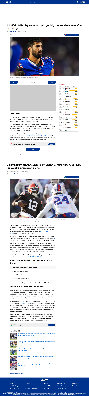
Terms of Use (60, 386)
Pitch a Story (28, 386)
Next (52, 82)
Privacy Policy (47, 386)
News (15, 2)
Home (11, 154)
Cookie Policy (75, 386)
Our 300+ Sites (61, 383)
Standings (32, 2)
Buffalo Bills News (18, 373)
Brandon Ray (12, 173)
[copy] (18, 35)
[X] (80, 2)
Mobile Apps (75, 383)
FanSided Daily (14, 386)
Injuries (43, 2)
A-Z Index (46, 388)
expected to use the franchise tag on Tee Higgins (38, 136)
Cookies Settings (61, 388)
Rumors (21, 2)
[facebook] (77, 2)
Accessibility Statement (31, 388)
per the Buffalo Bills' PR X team (34, 257)
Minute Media (10, 392)
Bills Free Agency (18, 154)
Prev (14, 82)
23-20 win (26, 303)
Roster (38, 2)
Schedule (26, 2)
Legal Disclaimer (14, 388)
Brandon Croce (13, 31)
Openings (27, 383)
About (11, 383)
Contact (45, 383)
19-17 (37, 292)
